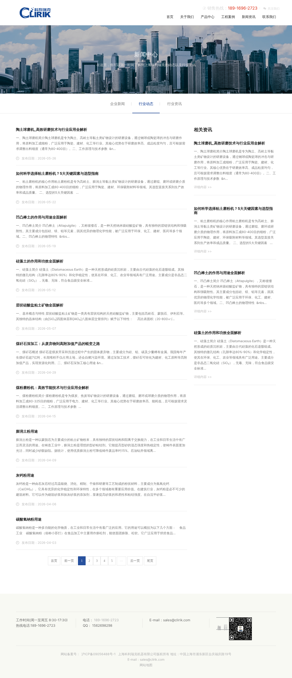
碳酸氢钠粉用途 (29, 519)
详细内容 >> (203, 187)
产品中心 (207, 17)
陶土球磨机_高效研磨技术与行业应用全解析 (51, 129)
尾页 (150, 560)
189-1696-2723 (242, 8)
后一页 (135, 560)
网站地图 (146, 665)
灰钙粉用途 (25, 475)
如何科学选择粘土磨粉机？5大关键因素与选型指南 (57, 173)
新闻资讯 (249, 17)
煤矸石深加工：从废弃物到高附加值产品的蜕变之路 (58, 343)
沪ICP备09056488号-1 (98, 654)
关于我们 (187, 17)
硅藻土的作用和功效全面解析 (39, 261)
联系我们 (269, 17)
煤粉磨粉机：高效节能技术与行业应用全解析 (52, 387)
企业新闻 (117, 103)
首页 (170, 17)
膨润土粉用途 (27, 431)
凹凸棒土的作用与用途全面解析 (41, 217)
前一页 (69, 560)
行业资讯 (174, 103)
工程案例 (228, 17)
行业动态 (146, 103)
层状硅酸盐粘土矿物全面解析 (39, 305)
